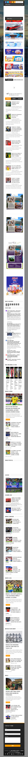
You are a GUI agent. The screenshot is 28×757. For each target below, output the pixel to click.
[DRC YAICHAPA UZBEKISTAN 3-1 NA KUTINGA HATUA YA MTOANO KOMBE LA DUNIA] (8, 608)
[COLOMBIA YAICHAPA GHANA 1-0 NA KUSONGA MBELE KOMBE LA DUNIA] (8, 451)
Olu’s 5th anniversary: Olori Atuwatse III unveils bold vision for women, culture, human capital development (14, 325)
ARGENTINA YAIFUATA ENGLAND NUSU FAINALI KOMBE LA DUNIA (14, 550)
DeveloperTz (18, 752)
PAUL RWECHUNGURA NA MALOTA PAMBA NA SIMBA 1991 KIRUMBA (16, 660)
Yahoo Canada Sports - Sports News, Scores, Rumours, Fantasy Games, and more (14, 311)
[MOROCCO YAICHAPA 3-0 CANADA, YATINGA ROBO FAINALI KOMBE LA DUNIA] (8, 442)
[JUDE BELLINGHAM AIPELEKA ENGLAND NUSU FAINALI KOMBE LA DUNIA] (9, 558)
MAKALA (6, 675)
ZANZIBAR (7, 475)
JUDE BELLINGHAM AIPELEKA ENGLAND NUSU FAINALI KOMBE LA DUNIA (14, 560)
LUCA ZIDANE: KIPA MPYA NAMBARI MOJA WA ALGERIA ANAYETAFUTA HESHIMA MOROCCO (13, 708)
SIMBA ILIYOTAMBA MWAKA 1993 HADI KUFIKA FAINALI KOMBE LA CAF (16, 499)
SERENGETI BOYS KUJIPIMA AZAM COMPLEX (15, 103)
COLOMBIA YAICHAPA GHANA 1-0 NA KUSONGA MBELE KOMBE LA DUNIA (16, 452)
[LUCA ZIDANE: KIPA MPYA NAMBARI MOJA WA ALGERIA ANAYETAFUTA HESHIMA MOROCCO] (8, 706)
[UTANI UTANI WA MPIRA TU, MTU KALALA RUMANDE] (8, 716)
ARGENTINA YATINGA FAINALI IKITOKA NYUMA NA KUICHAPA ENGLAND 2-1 (13, 530)
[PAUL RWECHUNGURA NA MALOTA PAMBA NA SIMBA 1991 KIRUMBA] (8, 659)
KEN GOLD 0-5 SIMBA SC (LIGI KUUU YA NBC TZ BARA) (11, 386)
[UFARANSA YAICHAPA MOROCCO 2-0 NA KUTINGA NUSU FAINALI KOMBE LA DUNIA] (8, 423)
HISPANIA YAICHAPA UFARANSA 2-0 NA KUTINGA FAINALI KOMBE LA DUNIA (13, 540)
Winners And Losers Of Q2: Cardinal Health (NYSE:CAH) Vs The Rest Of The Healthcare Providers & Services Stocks (14, 315)
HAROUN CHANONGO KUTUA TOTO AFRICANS (17, 116)
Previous (7, 485)
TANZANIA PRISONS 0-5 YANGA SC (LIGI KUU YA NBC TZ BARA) (16, 387)
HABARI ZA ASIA (8, 578)
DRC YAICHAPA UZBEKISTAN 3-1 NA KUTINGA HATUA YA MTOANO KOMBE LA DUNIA (13, 610)
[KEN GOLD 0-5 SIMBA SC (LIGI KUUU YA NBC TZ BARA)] (11, 368)
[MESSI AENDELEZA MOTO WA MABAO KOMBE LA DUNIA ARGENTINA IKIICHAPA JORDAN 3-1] (8, 618)
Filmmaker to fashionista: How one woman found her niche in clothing (13, 352)
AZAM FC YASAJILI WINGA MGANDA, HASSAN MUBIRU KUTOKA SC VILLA (16, 180)
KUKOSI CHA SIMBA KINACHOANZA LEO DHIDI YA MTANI (16, 142)
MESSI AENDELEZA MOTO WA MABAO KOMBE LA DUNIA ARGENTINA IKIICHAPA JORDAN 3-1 (13, 620)
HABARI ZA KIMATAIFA (9, 516)
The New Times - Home (11, 350)
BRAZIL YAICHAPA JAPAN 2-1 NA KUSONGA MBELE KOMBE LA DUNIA (14, 595)
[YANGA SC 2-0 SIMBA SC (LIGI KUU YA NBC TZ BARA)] (7, 368)
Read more (8, 419)
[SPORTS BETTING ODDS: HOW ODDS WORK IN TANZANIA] (14, 679)
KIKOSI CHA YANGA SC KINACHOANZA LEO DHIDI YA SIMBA (17, 155)
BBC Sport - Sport (10, 332)
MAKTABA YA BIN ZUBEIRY (10, 629)
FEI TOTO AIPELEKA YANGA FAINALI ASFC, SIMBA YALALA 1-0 (17, 167)
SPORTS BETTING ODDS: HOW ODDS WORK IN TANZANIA (13, 693)
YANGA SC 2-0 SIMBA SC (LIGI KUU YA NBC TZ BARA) (8, 386)
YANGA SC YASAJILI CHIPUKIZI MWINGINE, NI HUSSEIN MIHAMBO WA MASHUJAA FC (17, 129)
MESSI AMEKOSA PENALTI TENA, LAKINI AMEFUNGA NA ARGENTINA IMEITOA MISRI (13, 435)
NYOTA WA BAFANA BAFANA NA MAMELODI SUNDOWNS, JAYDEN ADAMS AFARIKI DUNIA (13, 409)
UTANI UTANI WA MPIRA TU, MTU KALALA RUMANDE (16, 717)
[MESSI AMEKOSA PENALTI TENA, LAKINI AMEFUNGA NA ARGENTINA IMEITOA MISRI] (8, 433)
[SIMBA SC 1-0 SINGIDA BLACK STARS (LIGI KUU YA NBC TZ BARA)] (20, 368)
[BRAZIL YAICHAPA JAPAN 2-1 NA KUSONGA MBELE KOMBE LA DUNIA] (14, 581)
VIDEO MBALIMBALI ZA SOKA (11, 365)
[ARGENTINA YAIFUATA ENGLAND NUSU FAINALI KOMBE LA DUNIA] (9, 548)
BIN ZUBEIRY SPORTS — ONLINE (17, 750)
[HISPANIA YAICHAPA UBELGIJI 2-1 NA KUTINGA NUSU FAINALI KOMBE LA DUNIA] (9, 567)
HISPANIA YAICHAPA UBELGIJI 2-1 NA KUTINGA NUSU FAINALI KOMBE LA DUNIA (13, 569)
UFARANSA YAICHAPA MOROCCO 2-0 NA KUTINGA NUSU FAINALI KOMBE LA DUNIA (13, 425)
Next (21, 485)
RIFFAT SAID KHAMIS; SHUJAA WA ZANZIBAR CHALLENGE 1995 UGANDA (16, 668)
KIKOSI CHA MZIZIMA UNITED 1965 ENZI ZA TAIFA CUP (12, 646)
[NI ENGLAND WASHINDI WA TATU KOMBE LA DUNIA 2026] (9, 520)
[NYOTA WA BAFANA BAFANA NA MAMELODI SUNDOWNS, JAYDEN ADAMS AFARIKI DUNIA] (14, 395)
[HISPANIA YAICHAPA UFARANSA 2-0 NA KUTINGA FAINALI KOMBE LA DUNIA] (9, 538)
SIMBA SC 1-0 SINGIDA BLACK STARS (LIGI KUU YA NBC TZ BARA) (20, 387)
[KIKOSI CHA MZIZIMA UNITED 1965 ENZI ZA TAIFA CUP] (14, 632)
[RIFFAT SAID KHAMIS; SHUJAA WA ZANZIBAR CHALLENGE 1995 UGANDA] (8, 666)
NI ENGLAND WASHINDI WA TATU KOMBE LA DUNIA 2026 (17, 521)
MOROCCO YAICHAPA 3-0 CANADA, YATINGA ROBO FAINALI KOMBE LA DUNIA (16, 444)
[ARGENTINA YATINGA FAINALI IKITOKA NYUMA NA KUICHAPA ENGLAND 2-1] (9, 528)
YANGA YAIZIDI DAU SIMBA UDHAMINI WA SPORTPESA (12, 356)
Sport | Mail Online (10, 340)
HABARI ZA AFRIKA (8, 391)
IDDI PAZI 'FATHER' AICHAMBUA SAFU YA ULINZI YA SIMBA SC (16, 509)
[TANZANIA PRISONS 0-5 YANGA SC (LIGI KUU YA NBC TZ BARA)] (16, 368)
